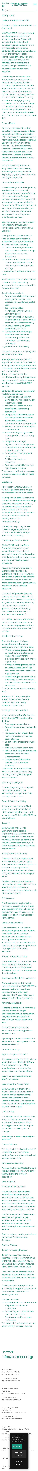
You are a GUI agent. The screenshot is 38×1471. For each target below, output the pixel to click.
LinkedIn (4, 1450)
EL (7, 3)
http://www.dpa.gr (10, 1079)
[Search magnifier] (3, 10)
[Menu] (34, 4)
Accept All (16, 1446)
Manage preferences (19, 1463)
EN (3, 3)
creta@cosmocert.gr (13, 1400)
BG (3, 6)
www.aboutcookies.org (12, 1163)
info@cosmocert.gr (17, 1357)
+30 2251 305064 (11, 1416)
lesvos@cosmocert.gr (14, 1419)
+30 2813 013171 (10, 1397)
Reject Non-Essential (19, 1453)
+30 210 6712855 (11, 1378)
